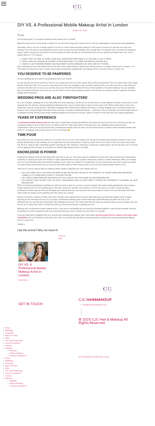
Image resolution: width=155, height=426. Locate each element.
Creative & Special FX (18, 356)
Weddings (9, 330)
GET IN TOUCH (30, 304)
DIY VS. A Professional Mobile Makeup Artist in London (32, 270)
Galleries (8, 348)
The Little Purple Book (14, 340)
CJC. (95, 300)
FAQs (7, 338)
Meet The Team (11, 335)
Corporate (9, 333)
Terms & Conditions (13, 343)
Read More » (23, 280)
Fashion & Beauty (16, 353)
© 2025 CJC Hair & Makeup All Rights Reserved (103, 321)
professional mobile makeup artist (33, 122)
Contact (8, 345)
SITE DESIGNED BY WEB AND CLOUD (94, 357)
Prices (7, 328)
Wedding (12, 351)
